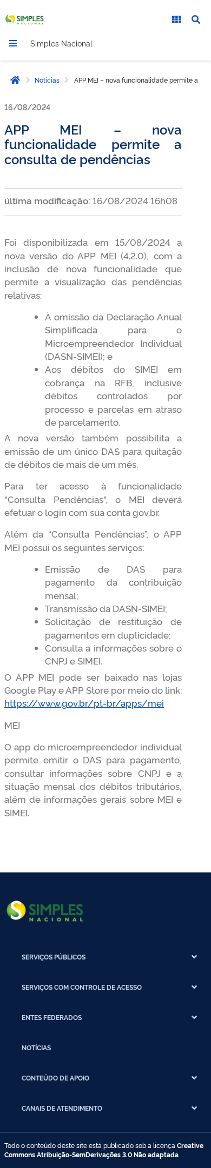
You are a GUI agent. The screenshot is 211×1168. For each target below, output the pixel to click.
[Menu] (13, 43)
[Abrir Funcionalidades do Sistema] (176, 19)
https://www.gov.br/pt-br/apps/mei (84, 702)
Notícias (47, 80)
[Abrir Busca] (196, 19)
